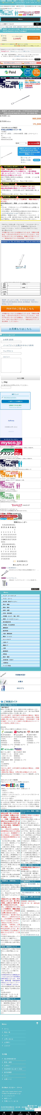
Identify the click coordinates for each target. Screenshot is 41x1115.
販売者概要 (5, 8)
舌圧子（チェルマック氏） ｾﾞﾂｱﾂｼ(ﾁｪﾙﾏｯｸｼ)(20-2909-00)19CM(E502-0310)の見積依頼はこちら (29, 151)
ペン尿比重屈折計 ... (12, 567)
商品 (7, 27)
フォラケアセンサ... (12, 578)
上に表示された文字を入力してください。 (15, 385)
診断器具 (19, 27)
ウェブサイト (8, 351)
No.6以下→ (35, 589)
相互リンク (8, 1098)
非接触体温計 (20, 675)
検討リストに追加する (8, 44)
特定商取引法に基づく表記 (34, 6)
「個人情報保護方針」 (28, 892)
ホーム (2, 27)
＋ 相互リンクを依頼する (15, 401)
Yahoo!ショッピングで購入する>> (20, 51)
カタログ (37, 59)
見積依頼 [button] (36, 160)
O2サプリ (20, 688)
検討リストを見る (23, 44)
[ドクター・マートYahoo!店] (20, 505)
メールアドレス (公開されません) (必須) (18, 345)
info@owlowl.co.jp (11, 213)
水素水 (20, 681)
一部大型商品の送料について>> (12, 63)
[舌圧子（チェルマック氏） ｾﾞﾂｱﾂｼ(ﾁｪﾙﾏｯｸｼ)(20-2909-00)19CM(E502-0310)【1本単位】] (20, 241)
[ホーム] (20, 10)
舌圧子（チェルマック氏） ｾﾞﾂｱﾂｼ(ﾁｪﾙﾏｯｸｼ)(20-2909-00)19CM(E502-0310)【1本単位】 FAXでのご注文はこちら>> (20, 302)
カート (6, 1035)
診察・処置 (12, 27)
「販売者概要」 (32, 884)
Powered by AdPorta (15, 407)
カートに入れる (33, 37)
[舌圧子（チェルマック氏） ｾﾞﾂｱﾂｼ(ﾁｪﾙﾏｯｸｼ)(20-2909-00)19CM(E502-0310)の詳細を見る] (6, 151)
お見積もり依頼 (19, 56)
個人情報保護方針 (6, 6)
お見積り (7, 1042)
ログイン (19, 8)
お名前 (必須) (8, 339)
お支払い (22, 6)
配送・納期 (16, 6)
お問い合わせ (8, 1039)
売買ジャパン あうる (11, 1101)
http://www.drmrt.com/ (14, 1091)
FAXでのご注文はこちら (20, 308)
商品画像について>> (30, 63)
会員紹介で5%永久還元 (15, 405)
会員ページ (12, 8)
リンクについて (9, 1096)
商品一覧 (7, 1032)
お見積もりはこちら (20, 329)
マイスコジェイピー (10, 397)
